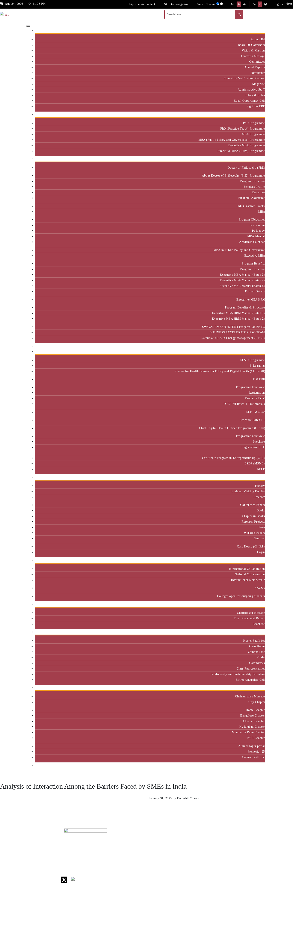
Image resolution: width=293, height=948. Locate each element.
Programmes (255, 158)
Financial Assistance (251, 198)
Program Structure (252, 181)
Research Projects (253, 521)
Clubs (261, 657)
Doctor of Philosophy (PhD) (246, 167)
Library (185, 865)
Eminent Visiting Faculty (248, 491)
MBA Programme (253, 134)
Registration (257, 392)
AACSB (259, 588)
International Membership (248, 580)
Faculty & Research (250, 477)
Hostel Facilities (254, 640)
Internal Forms (190, 850)
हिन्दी (289, 4)
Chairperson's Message (250, 696)
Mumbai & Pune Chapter (248, 732)
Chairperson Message (251, 612)
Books (261, 510)
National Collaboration (250, 574)
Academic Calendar (252, 241)
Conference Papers (252, 505)
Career (184, 839)
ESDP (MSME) (255, 463)
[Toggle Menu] (28, 26)
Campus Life (256, 651)
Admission (256, 114)
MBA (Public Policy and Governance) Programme (231, 139)
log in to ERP (256, 106)
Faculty (260, 485)
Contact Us (187, 845)
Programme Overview (250, 387)
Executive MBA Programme (246, 145)
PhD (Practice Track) (251, 206)
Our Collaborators (251, 560)
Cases (261, 527)
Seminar (259, 538)
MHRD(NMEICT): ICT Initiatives (192, 881)
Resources (258, 192)
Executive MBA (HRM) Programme (241, 151)
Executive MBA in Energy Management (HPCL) (233, 338)
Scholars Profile (254, 186)
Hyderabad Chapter (252, 726)
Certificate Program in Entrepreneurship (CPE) (233, 458)
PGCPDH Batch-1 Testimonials (244, 403)
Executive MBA (254, 255)
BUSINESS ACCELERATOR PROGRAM (237, 332)
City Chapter (256, 702)
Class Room (257, 646)
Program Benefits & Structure (245, 307)
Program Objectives (252, 219)
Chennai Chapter (254, 721)
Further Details (255, 291)
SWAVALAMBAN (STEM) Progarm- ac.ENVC (233, 326)
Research (259, 497)
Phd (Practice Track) (219, 852)
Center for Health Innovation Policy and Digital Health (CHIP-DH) (220, 371)
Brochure (259, 441)
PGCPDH (259, 379)
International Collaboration (247, 568)
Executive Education (249, 351)
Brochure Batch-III (252, 420)
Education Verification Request (244, 78)
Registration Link (253, 447)
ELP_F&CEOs (255, 412)
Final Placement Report (249, 618)
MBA (261, 211)
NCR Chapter (256, 737)
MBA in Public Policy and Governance (239, 250)
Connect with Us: (253, 757)
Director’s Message (252, 56)
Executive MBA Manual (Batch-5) (242, 285)
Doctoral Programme (217, 861)
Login (261, 552)
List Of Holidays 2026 (191, 872)
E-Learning (257, 365)
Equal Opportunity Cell (249, 100)
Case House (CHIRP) (251, 546)
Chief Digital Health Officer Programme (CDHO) (232, 428)
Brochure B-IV (255, 398)
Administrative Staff (251, 89)
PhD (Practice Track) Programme (242, 128)
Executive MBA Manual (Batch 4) (242, 280)
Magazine (258, 84)
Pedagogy (258, 230)
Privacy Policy (190, 909)
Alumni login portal (251, 746)
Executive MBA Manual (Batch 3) (242, 274)
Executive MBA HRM (250, 299)
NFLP (261, 469)
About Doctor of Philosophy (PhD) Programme (233, 175)
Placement (256, 604)
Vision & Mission (253, 50)
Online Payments (191, 903)
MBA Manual (256, 236)
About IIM (258, 39)
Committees (257, 61)
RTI (183, 914)
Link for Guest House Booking (190, 896)
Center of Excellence (249, 346)
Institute (257, 30)
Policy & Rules (255, 95)
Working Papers (254, 532)
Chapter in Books (253, 516)
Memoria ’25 (256, 751)
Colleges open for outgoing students (241, 596)
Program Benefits (253, 263)
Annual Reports (254, 67)
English (278, 4)
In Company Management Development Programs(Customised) (252, 849)
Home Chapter (255, 710)
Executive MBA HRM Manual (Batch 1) (238, 313)
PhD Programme (254, 123)
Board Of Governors (251, 45)
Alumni (258, 687)
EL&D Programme (252, 360)
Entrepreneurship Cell (250, 679)
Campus (258, 632)
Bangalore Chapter (252, 715)
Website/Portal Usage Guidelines (218, 944)
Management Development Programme (248, 863)
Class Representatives (251, 668)
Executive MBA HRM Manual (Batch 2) (238, 318)
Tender (184, 920)
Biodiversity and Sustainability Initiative (238, 674)
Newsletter (258, 72)
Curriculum (257, 225)
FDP (242, 872)
